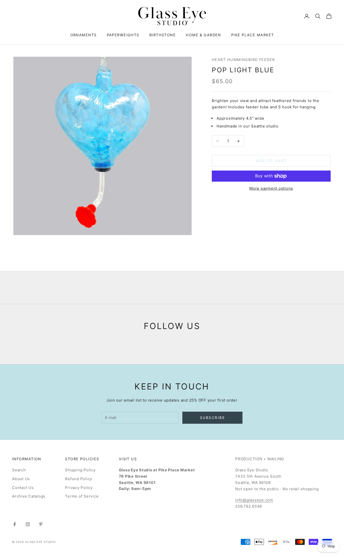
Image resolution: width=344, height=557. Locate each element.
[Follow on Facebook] (14, 524)
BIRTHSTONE (162, 35)
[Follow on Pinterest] (40, 524)
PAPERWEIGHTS (123, 35)
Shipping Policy (80, 470)
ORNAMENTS (83, 35)
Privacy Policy (79, 487)
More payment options (271, 188)
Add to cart (271, 160)
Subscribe (212, 417)
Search (19, 470)
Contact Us (23, 487)
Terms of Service (81, 496)
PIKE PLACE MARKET (252, 35)
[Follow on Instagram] (27, 524)
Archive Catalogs (28, 496)
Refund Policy (78, 478)
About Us (21, 478)
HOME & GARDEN (203, 35)
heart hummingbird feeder (243, 59)
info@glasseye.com (254, 500)
